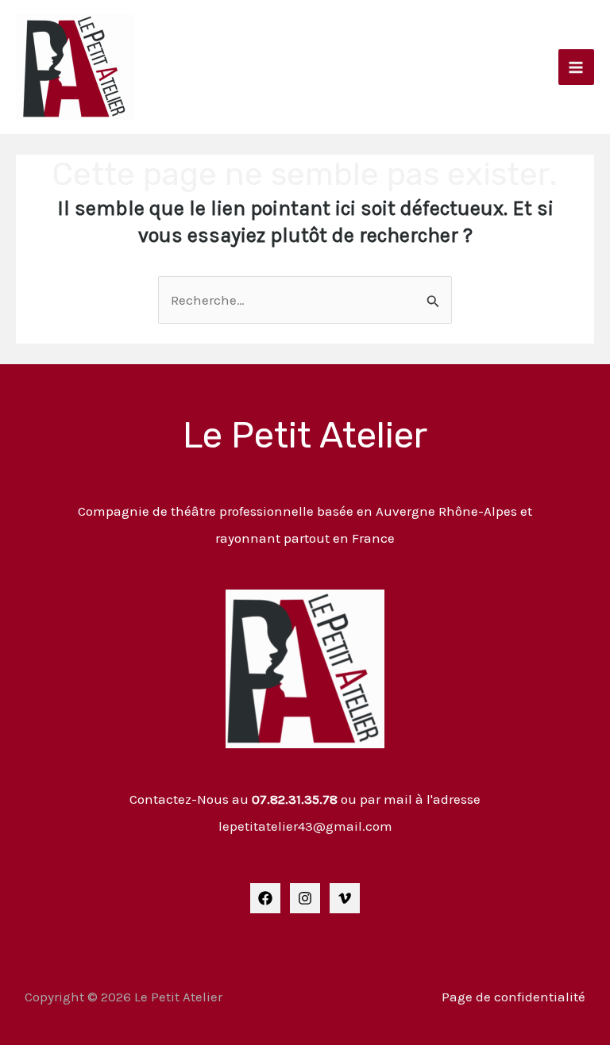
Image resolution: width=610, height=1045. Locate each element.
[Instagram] (305, 898)
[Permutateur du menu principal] (576, 67)
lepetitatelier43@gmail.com (305, 826)
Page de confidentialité (513, 997)
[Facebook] (265, 898)
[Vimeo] (345, 898)
